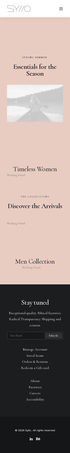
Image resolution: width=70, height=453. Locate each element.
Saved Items (35, 355)
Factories (35, 387)
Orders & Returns (35, 361)
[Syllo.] (19, 8)
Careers (35, 393)
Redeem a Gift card (35, 368)
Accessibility (35, 399)
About (35, 381)
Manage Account (35, 349)
